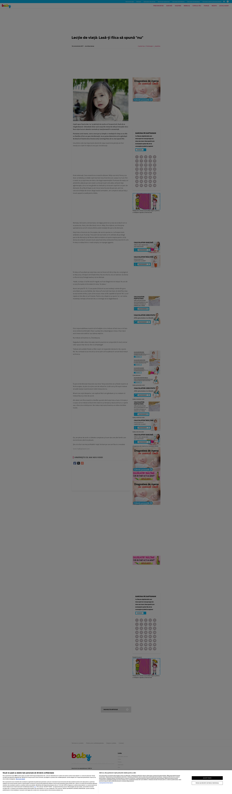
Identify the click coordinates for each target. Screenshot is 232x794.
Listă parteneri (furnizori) (106, 782)
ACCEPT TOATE (207, 778)
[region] (116, 782)
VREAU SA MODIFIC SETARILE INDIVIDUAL (207, 783)
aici (35, 786)
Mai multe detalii (20, 779)
